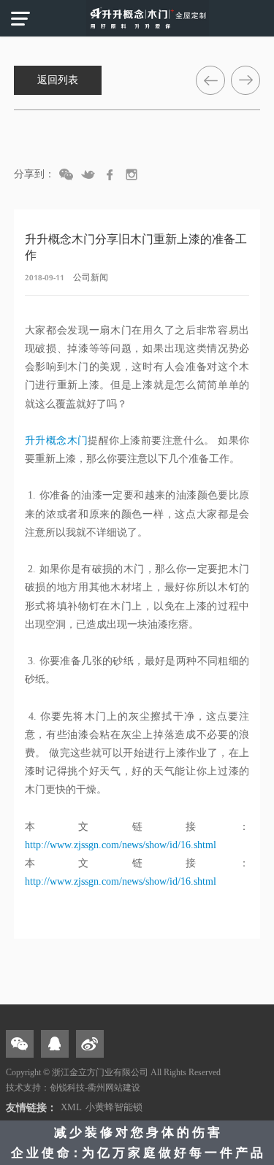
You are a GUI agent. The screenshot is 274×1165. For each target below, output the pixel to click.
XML (71, 1106)
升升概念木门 (56, 440)
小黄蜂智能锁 (113, 1106)
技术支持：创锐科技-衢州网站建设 (73, 1088)
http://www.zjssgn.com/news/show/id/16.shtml (120, 844)
